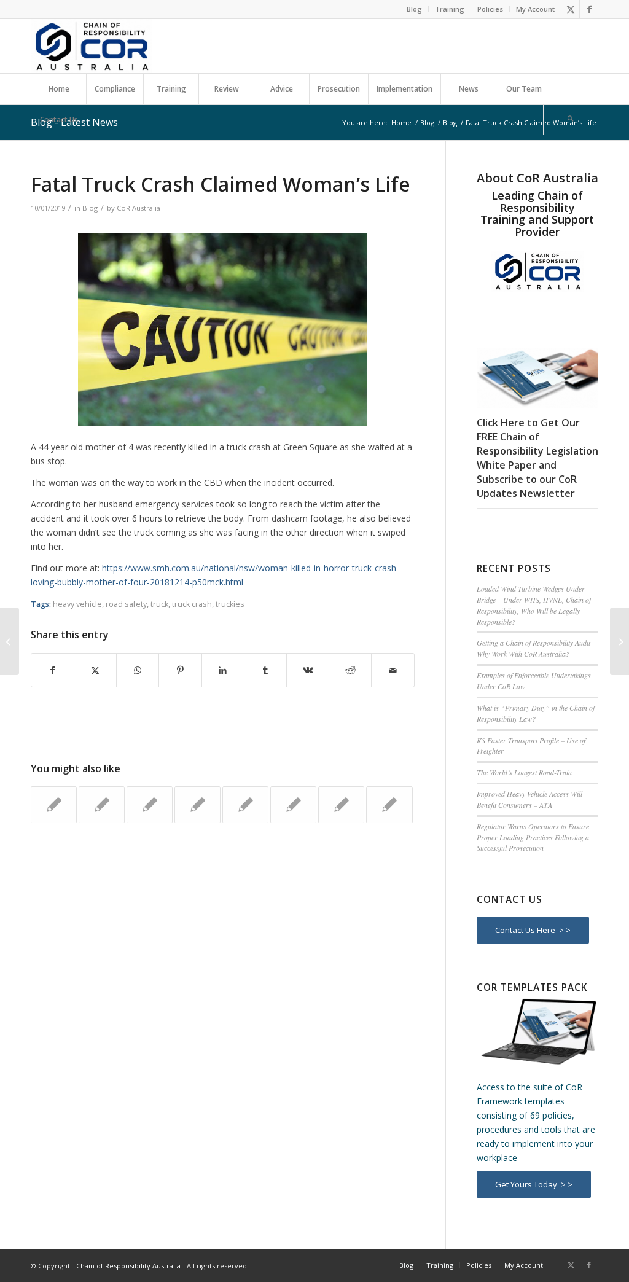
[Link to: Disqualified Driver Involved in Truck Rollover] (245, 804)
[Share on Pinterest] (180, 670)
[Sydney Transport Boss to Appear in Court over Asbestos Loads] (9, 641)
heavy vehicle (77, 604)
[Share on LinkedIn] (223, 670)
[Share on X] (95, 670)
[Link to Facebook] (589, 9)
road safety (126, 604)
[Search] (570, 119)
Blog (414, 9)
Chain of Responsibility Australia (128, 1265)
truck (159, 604)
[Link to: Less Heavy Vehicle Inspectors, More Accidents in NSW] (293, 804)
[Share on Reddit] (350, 670)
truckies (230, 604)
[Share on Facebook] (52, 670)
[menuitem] (414, 9)
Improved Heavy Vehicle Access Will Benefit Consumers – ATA (529, 799)
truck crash (192, 604)
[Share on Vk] (308, 670)
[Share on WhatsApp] (137, 670)
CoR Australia (138, 208)
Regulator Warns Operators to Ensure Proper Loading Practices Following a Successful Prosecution (533, 837)
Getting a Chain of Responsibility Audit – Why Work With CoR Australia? (536, 648)
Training (449, 9)
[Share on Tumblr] (265, 670)
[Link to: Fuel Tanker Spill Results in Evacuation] (197, 804)
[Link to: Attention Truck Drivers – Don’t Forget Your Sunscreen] (150, 804)
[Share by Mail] (392, 670)
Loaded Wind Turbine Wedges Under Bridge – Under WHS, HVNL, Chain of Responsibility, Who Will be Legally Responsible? (534, 605)
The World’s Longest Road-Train (524, 772)
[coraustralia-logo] (91, 46)
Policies (490, 9)
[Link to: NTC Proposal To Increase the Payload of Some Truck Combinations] (102, 804)
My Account (535, 9)
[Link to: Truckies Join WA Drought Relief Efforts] (54, 804)
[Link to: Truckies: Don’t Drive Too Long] (389, 804)
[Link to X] (570, 9)
